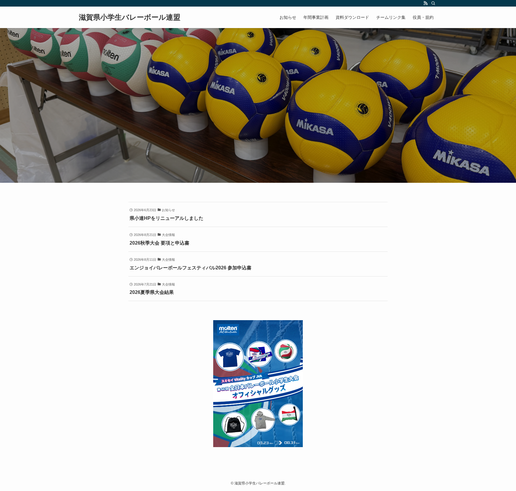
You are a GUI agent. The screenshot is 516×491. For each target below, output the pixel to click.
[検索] (433, 3)
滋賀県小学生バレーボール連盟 (129, 17)
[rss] (425, 3)
